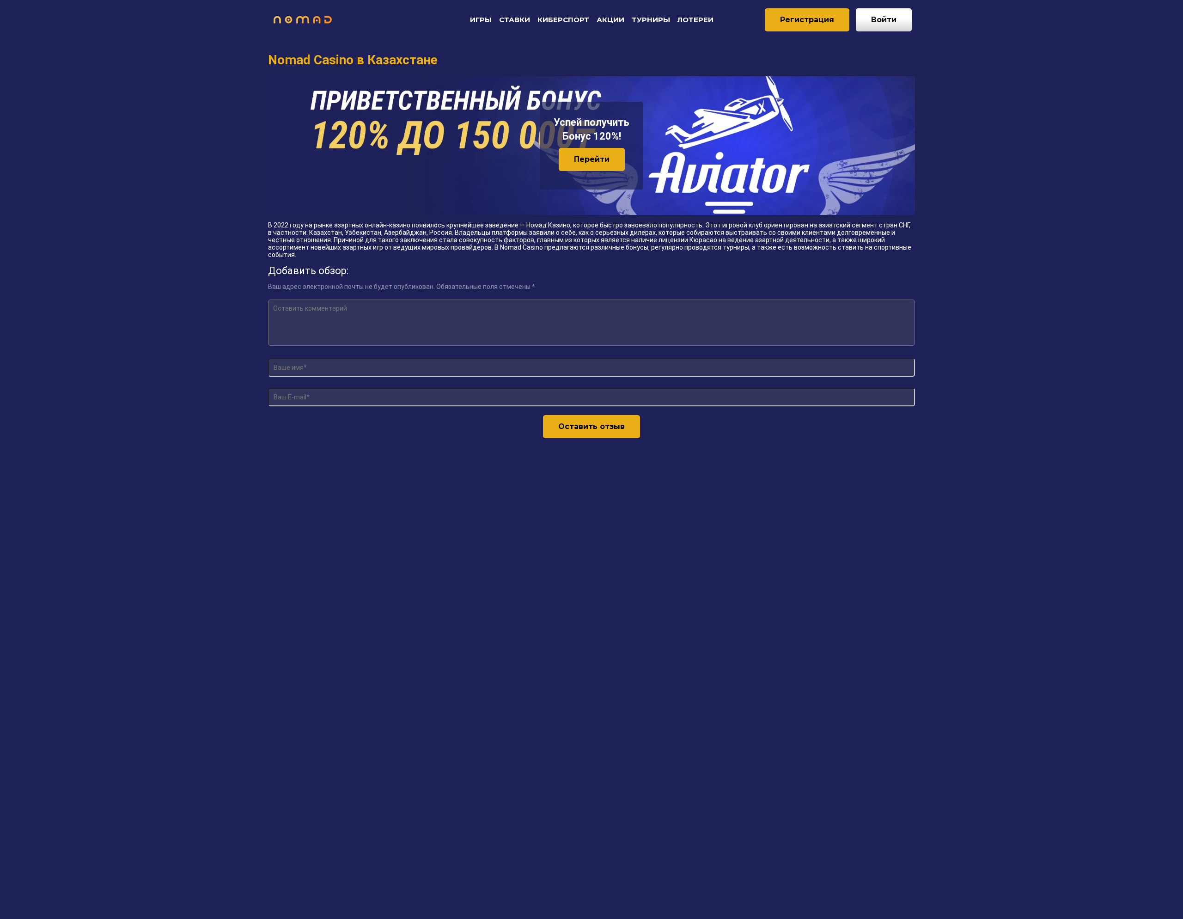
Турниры (651, 19)
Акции (610, 19)
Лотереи (695, 19)
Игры (481, 19)
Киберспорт (563, 19)
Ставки (514, 19)
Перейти (592, 159)
